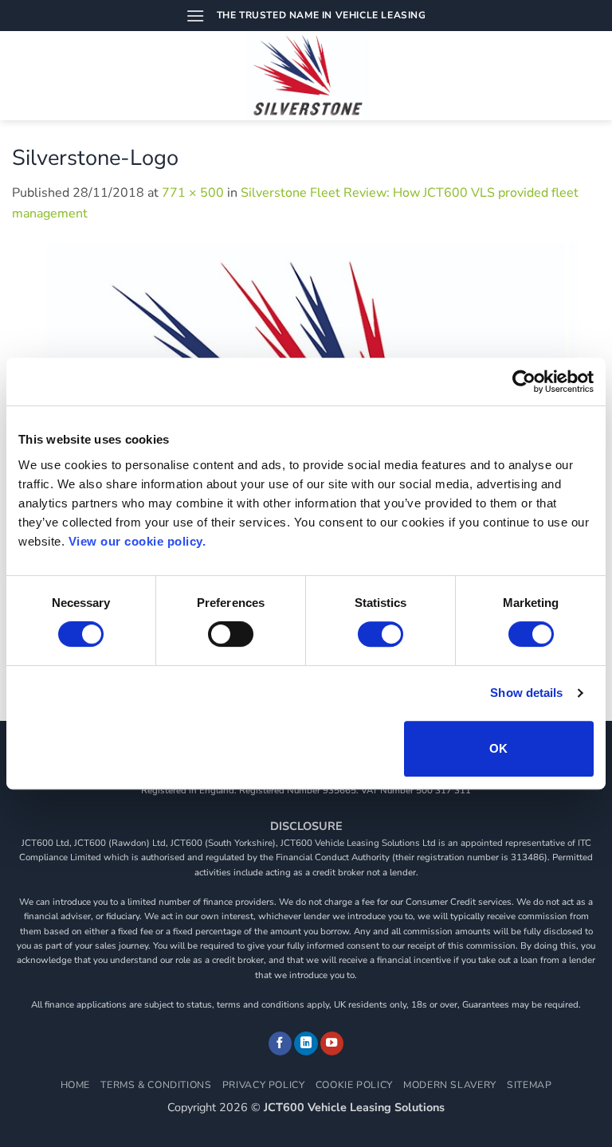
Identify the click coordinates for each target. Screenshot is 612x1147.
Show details (526, 692)
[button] (195, 15)
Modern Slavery (449, 1084)
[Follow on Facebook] (280, 1044)
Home (75, 1084)
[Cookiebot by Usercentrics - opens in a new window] (524, 381)
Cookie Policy (354, 1084)
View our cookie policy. (137, 541)
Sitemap (529, 1084)
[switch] (230, 634)
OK (498, 748)
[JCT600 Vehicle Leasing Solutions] (306, 75)
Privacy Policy (263, 1084)
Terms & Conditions (155, 1084)
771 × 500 (193, 193)
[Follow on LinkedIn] (306, 1044)
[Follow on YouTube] (332, 1044)
